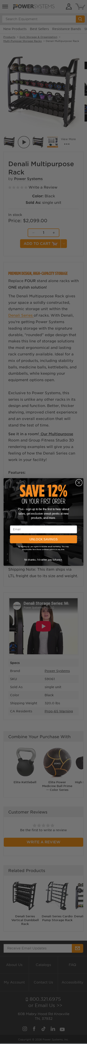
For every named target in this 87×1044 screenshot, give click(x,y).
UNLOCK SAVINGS (43, 539)
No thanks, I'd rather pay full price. (43, 559)
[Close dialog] (79, 482)
